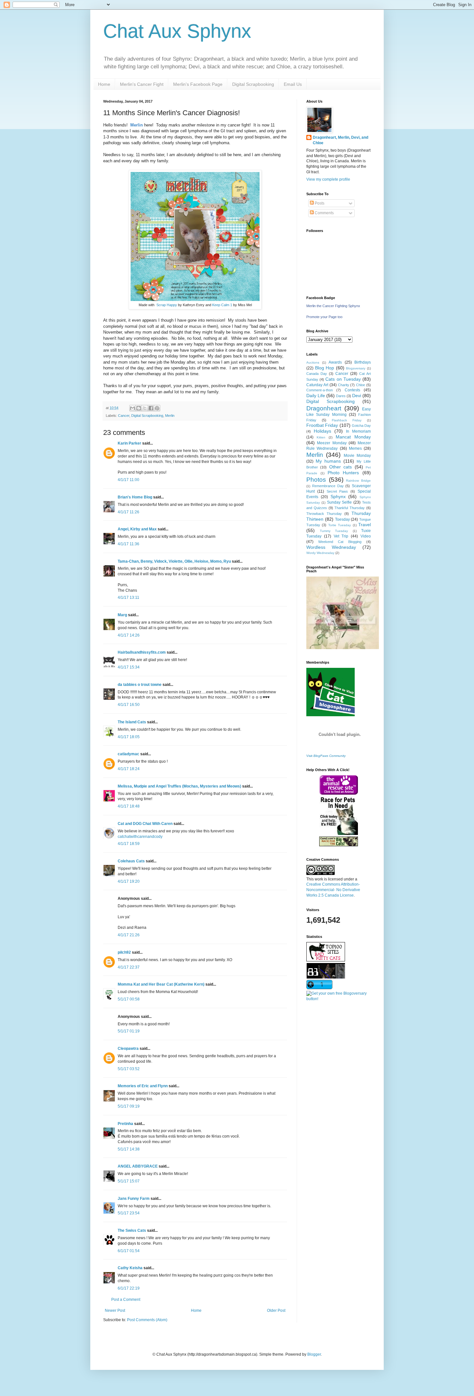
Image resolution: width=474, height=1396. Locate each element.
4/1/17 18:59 (129, 843)
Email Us (293, 84)
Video (365, 536)
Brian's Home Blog (135, 497)
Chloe (360, 385)
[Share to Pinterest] (157, 408)
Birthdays (362, 362)
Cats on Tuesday (342, 379)
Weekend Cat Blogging (339, 542)
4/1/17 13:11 (128, 597)
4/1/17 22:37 (129, 967)
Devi (356, 395)
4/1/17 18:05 (129, 737)
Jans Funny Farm (134, 1198)
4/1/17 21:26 (129, 935)
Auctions (312, 362)
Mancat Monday (353, 436)
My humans (328, 461)
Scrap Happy (166, 305)
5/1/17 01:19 (129, 1031)
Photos (316, 479)
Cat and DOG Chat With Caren (145, 823)
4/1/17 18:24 (129, 769)
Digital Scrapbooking (253, 84)
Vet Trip (341, 536)
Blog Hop (324, 367)
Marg (122, 615)
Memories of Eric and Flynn (143, 1086)
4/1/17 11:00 (128, 479)
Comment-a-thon (319, 390)
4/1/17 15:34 (129, 667)
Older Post (276, 1310)
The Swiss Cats (132, 1230)
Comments (324, 213)
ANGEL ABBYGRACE (138, 1166)
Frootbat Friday (322, 425)
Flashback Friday (346, 420)
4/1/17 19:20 (129, 881)
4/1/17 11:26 (128, 512)
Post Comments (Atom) (147, 1320)
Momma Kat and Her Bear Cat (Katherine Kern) (161, 984)
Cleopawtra (128, 1048)
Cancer (123, 415)
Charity (343, 385)
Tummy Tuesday (334, 531)
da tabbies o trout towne (140, 684)
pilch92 (124, 952)
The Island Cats (132, 722)
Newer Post (115, 1310)
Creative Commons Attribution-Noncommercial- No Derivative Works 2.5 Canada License (333, 890)
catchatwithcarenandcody (140, 836)
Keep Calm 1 (222, 305)
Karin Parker (129, 443)
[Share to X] (145, 408)
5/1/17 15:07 (129, 1181)
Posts (319, 203)
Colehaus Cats (131, 861)
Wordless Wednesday (331, 547)
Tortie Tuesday (339, 525)
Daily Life (315, 395)
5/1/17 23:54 (129, 1213)
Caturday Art (317, 385)
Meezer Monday (331, 443)
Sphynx (338, 496)
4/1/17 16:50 (129, 704)
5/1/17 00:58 (129, 999)
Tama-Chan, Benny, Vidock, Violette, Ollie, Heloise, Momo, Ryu (174, 561)
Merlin (169, 415)
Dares (341, 396)
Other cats (340, 466)
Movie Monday (357, 455)
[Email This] (132, 408)
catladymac (128, 754)
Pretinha (125, 1123)
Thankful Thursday (349, 508)
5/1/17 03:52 (129, 1069)
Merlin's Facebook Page (197, 84)
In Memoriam (358, 431)
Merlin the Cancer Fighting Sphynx (333, 306)
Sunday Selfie (339, 502)
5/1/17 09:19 (129, 1106)
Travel (364, 524)
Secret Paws (337, 491)
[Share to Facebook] (151, 408)
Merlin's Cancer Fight (141, 84)
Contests (352, 390)
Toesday (342, 519)
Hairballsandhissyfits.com (142, 652)
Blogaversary (355, 368)
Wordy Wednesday (320, 553)
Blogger (314, 1354)
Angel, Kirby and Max (137, 529)
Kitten (321, 437)
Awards (335, 362)
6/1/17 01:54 (129, 1251)
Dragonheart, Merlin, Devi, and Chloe (340, 140)
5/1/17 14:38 (129, 1149)
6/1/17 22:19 (129, 1288)
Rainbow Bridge (358, 480)
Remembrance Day (328, 486)
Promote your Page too (324, 317)
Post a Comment (125, 1299)
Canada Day (316, 374)
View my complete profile (328, 179)
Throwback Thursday (324, 514)
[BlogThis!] (138, 408)
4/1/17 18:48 (129, 806)
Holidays (322, 431)
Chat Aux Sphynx (177, 31)
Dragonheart (323, 408)
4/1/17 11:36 (128, 544)
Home (104, 84)
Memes (355, 448)
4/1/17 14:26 (129, 635)
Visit (326, 756)
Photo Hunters (343, 472)
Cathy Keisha (130, 1268)
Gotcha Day (361, 425)
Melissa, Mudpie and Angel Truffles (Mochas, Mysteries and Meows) (179, 786)
